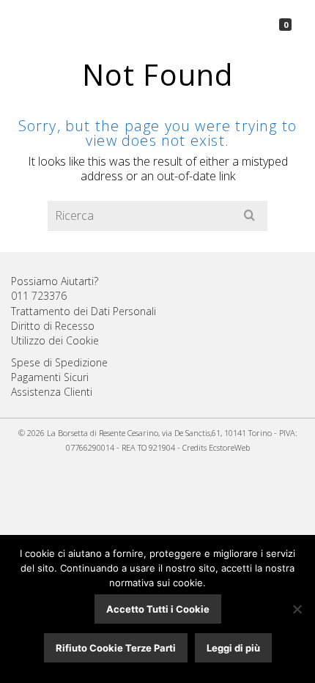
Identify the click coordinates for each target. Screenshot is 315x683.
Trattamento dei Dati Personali (83, 311)
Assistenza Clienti (51, 392)
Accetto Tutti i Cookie (158, 609)
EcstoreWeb (229, 447)
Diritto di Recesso (52, 326)
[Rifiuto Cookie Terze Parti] (296, 609)
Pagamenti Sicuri (50, 377)
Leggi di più (233, 648)
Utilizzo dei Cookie (55, 340)
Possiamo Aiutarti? (54, 281)
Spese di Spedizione (59, 362)
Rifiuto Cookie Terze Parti (116, 648)
